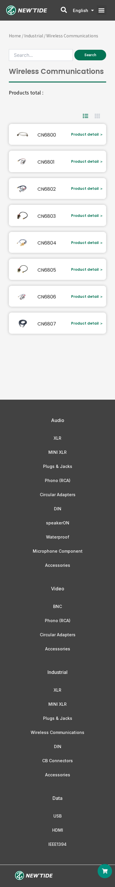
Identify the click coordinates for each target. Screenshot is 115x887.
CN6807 (46, 323)
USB (57, 815)
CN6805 (46, 270)
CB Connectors (57, 760)
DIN (57, 508)
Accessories (57, 565)
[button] (101, 10)
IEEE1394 (57, 844)
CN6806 (46, 296)
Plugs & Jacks (57, 466)
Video (57, 589)
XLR (57, 438)
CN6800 (46, 135)
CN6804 (46, 243)
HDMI (57, 830)
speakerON (57, 522)
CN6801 (46, 162)
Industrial (33, 36)
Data (57, 798)
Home (15, 36)
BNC (57, 606)
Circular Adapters (57, 494)
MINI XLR (57, 452)
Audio (57, 420)
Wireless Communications (57, 732)
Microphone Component (58, 551)
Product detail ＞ (87, 134)
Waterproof (57, 536)
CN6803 (46, 216)
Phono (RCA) (57, 480)
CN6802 (46, 189)
